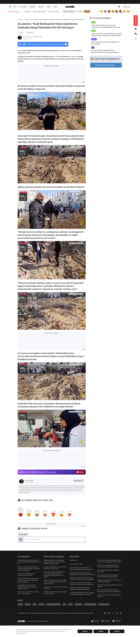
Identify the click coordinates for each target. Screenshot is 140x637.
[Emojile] (117, 11)
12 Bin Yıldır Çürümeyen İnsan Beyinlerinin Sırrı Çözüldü (105, 43)
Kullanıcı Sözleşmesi (73, 613)
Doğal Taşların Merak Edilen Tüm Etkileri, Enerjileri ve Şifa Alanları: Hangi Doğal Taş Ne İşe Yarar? (82, 579)
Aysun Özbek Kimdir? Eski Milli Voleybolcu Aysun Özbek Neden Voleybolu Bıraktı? (27, 586)
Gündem (27, 19)
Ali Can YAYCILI (33, 36)
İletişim (59, 613)
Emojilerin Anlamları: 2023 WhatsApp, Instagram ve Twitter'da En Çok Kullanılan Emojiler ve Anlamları (82, 584)
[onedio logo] (70, 7)
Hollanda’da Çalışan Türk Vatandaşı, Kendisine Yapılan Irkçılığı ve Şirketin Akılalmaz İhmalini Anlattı (54, 561)
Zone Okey (79, 11)
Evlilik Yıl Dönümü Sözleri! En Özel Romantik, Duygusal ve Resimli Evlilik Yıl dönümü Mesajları (81, 569)
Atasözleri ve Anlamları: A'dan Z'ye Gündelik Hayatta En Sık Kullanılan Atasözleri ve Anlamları (80, 589)
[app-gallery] (117, 621)
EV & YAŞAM (23, 7)
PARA (55, 7)
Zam (34, 604)
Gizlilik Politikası (37, 613)
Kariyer (64, 613)
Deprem (27, 604)
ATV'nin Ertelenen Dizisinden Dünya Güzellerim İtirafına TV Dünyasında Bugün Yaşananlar (105, 51)
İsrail (56, 57)
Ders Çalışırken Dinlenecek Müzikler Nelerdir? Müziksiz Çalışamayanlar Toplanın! (107, 576)
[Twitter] (112, 613)
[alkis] (124, 11)
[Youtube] (116, 613)
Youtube (41, 604)
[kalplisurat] (128, 11)
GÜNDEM (32, 7)
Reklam (54, 613)
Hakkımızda (21, 613)
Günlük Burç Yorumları (53, 604)
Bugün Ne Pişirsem (90, 604)
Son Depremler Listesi (76, 564)
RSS (92, 613)
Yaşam (94, 39)
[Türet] (105, 11)
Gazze (21, 32)
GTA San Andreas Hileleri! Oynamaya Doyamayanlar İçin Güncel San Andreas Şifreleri (108, 591)
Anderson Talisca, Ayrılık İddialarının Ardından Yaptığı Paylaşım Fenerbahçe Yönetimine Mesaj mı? (106, 35)
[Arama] (119, 7)
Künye (89, 613)
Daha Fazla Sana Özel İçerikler (105, 65)
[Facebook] (108, 613)
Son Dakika (78, 604)
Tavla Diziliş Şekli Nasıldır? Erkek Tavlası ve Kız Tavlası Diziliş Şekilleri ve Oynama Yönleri (82, 594)
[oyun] (120, 11)
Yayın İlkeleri (82, 613)
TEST (14, 7)
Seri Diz (87, 11)
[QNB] (101, 11)
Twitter (20, 604)
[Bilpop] (113, 11)
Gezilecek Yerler (104, 604)
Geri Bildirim (28, 613)
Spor (93, 22)
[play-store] (106, 621)
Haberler (20, 19)
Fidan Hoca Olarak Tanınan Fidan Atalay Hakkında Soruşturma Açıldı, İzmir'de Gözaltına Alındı (55, 581)
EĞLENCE (41, 7)
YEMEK (48, 7)
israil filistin (30, 32)
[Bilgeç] (109, 11)
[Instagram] (104, 613)
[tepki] (21, 515)
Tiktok (70, 604)
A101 (64, 604)
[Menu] (10, 7)
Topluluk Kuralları (47, 613)
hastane (74, 57)
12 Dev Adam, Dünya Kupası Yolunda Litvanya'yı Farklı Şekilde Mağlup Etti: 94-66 (105, 26)
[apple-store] (96, 621)
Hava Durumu (74, 560)
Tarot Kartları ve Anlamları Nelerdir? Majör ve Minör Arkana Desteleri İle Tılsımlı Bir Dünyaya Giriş (109, 561)
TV (93, 47)
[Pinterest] (120, 613)
